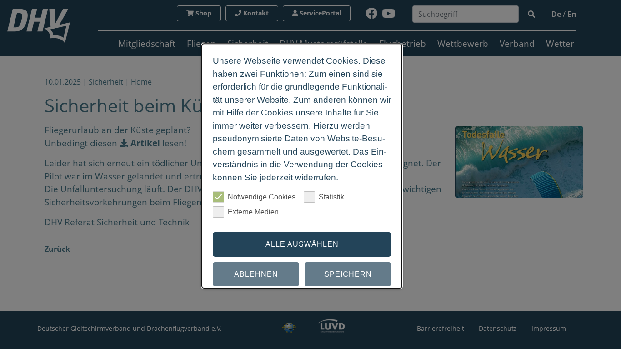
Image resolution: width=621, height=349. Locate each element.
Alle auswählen (302, 244)
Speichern (348, 274)
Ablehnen (256, 274)
